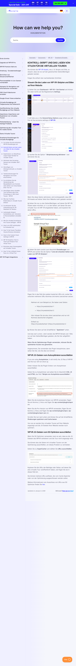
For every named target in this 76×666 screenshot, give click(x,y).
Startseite (32, 57)
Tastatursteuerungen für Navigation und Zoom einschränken (10, 175)
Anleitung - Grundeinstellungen (10, 71)
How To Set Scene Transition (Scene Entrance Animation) (12, 231)
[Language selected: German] (61, 10)
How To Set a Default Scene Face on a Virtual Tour (11, 252)
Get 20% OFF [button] (59, 3)
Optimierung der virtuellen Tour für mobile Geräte (10, 128)
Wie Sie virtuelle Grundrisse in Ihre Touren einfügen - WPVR (12, 221)
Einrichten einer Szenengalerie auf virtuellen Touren (12, 247)
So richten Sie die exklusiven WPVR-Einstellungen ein (12, 143)
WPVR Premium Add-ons (8, 67)
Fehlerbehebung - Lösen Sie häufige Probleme (9, 123)
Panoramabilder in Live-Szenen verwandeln (10, 81)
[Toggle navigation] (67, 10)
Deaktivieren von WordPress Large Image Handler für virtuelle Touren (11, 155)
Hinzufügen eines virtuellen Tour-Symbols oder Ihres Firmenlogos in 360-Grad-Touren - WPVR (11, 193)
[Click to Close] (73, 3)
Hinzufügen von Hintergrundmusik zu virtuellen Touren (12, 168)
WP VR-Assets (43, 69)
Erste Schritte (4, 58)
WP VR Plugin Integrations (9, 257)
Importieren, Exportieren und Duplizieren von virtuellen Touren (9, 116)
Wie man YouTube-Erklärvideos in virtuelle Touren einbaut (12, 200)
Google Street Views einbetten (10, 98)
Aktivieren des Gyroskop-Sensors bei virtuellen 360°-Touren (11, 162)
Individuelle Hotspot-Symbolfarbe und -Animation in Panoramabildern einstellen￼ (12, 214)
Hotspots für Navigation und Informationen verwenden (9, 87)
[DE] (61, 10)
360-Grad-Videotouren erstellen (8, 93)
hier (43, 484)
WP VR (50, 57)
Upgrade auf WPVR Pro (8, 62)
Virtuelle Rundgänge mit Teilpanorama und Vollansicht (10, 103)
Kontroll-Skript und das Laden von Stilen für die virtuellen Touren (12, 149)
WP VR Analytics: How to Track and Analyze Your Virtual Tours (10, 241)
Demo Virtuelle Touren (7, 133)
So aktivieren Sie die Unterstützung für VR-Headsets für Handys (10, 207)
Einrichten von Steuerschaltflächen (7, 75)
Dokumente (42, 57)
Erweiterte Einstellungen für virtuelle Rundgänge (9, 138)
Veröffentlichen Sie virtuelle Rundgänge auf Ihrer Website (10, 109)
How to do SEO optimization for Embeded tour (11, 226)
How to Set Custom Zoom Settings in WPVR (11, 236)
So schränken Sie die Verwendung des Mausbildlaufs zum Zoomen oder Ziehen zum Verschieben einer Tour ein (12, 184)
